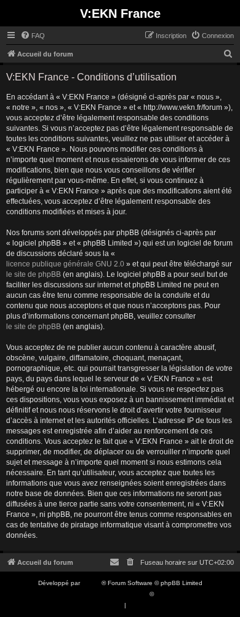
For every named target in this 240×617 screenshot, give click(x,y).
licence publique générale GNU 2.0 (65, 264)
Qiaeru (165, 594)
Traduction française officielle (106, 594)
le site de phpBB (33, 274)
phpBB (92, 583)
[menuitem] (32, 35)
